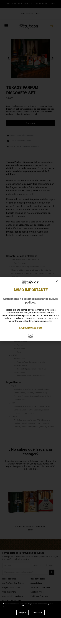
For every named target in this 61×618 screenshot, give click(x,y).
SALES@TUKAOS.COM (30, 328)
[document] (30, 309)
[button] (57, 281)
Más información (28, 606)
